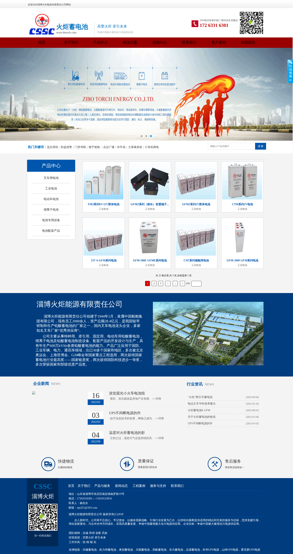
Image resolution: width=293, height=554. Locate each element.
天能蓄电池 (143, 549)
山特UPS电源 (230, 549)
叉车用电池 (51, 177)
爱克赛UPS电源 (250, 549)
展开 (290, 71)
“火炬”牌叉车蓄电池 (200, 397)
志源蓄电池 (193, 549)
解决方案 (130, 42)
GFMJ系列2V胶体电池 (196, 204)
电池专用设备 (51, 220)
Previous (11, 94)
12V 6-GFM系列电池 (104, 260)
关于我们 (71, 42)
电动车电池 (51, 199)
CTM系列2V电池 (242, 204)
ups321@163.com (87, 507)
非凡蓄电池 (176, 549)
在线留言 (248, 42)
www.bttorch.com (66, 32)
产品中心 (100, 42)
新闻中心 (159, 42)
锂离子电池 (51, 209)
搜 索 (260, 146)
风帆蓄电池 (159, 549)
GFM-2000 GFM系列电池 (242, 260)
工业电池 (51, 188)
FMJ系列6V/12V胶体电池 (103, 204)
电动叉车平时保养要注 (202, 403)
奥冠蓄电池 (126, 549)
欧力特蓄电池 (107, 549)
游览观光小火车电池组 (127, 393)
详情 (156, 398)
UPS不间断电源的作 (125, 413)
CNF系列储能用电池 (196, 260)
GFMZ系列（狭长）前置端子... (150, 204)
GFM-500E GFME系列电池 (150, 260)
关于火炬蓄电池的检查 (202, 416)
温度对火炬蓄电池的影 (127, 433)
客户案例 (218, 42)
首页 (41, 42)
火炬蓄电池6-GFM (199, 410)
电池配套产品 (51, 230)
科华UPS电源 (211, 549)
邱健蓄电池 (90, 549)
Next (282, 94)
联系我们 (189, 42)
